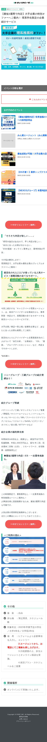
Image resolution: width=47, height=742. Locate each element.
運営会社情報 (23, 716)
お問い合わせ (23, 719)
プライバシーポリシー (23, 721)
